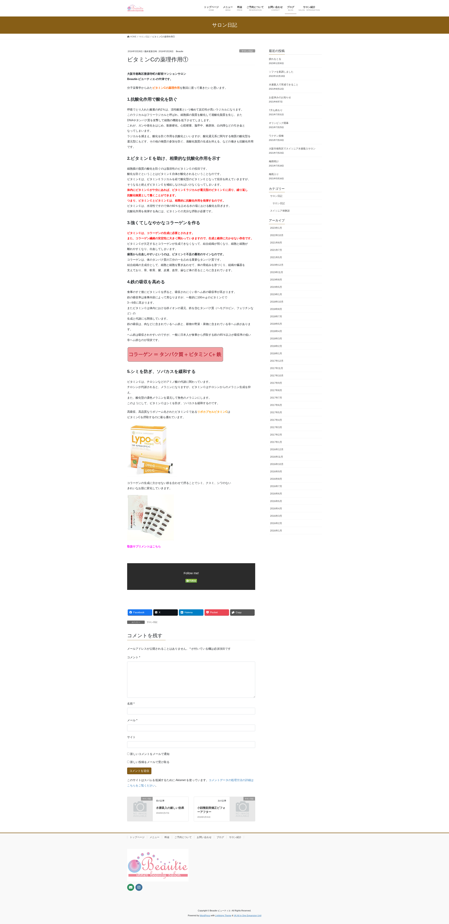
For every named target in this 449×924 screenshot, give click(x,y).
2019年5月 (276, 287)
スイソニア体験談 (280, 210)
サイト (131, 737)
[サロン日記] (140, 804)
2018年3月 (276, 338)
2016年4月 (276, 508)
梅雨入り (274, 174)
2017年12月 (276, 360)
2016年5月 (276, 501)
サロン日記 (247, 51)
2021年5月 (276, 257)
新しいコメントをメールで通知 (149, 753)
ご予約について (183, 837)
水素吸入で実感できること (283, 84)
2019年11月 (276, 272)
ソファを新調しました (281, 71)
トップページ (137, 837)
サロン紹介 (235, 837)
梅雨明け (274, 161)
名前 (131, 703)
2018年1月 (276, 353)
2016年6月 (276, 493)
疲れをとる (275, 59)
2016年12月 (276, 449)
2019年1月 (276, 294)
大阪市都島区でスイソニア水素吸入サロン (292, 148)
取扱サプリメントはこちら (144, 546)
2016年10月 (276, 464)
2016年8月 (276, 478)
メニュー (154, 837)
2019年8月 (276, 279)
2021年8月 (276, 242)
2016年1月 (276, 530)
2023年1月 (276, 227)
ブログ (220, 837)
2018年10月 (276, 301)
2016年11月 (276, 456)
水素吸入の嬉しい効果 (170, 807)
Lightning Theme (223, 915)
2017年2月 (276, 434)
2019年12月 (276, 264)
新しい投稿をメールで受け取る (149, 762)
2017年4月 (276, 420)
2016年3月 (276, 515)
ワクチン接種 (276, 135)
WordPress (205, 915)
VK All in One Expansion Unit (247, 915)
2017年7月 (276, 397)
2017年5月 (276, 412)
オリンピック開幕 (279, 123)
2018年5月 (276, 323)
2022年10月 (276, 235)
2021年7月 (276, 250)
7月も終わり (276, 110)
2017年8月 (276, 390)
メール (132, 720)
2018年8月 (276, 309)
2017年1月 (276, 442)
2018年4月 (276, 331)
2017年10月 (276, 375)
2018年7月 (276, 316)
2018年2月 (276, 346)
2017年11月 (276, 368)
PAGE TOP (436, 893)
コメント (133, 657)
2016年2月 (276, 523)
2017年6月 (276, 405)
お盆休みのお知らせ (280, 97)
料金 (167, 837)
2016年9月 (276, 471)
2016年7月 (276, 486)
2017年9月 (276, 382)
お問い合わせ (204, 837)
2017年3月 (276, 427)
